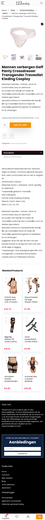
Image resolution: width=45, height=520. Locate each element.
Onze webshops (8, 484)
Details (36, 118)
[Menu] (3, 3)
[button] (42, 24)
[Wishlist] (16, 516)
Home (4, 10)
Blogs (4, 481)
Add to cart (20, 125)
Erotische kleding (27, 10)
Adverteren (6, 488)
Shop (13, 10)
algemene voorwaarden (11, 501)
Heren (5, 13)
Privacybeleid (7, 498)
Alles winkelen (7, 478)
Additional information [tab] (13, 157)
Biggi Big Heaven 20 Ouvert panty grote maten (10, 340)
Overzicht (6, 475)
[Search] (41, 3)
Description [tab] (9, 153)
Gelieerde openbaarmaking (13, 504)
